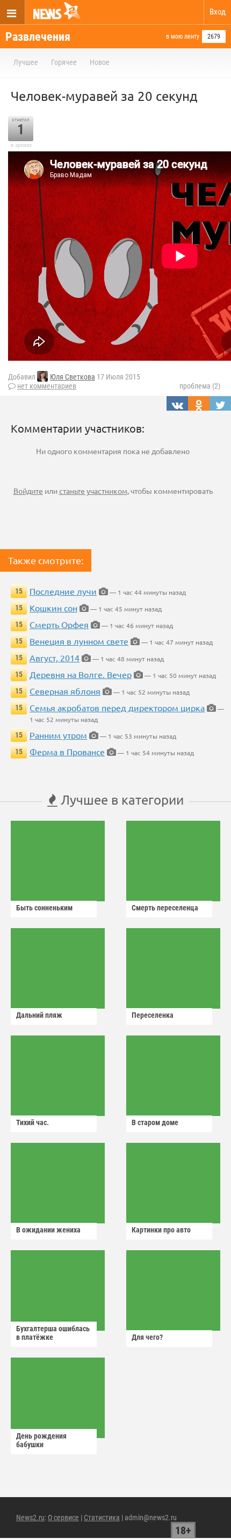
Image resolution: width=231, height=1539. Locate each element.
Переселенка (153, 1015)
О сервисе (63, 1517)
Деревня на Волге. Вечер (81, 674)
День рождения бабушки (41, 1440)
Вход (218, 12)
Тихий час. (32, 1122)
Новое (100, 62)
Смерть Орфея (59, 624)
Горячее (64, 62)
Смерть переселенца (165, 907)
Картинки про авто (161, 1230)
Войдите (28, 490)
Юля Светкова (72, 377)
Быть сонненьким (44, 907)
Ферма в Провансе (67, 751)
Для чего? (147, 1337)
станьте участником (93, 490)
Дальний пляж (39, 1015)
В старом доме (155, 1122)
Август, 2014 (55, 657)
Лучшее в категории (120, 799)
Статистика (102, 1517)
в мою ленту (182, 36)
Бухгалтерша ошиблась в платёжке (53, 1332)
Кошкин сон (53, 607)
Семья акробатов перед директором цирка (117, 707)
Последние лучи (63, 591)
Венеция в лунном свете (79, 641)
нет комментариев (46, 386)
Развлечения (37, 36)
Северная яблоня (65, 690)
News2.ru (30, 1517)
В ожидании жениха (48, 1230)
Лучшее (25, 62)
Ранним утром (58, 735)
